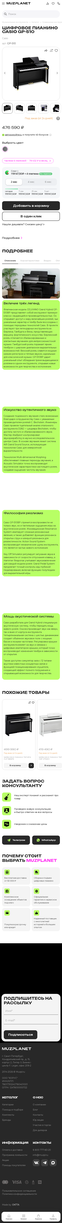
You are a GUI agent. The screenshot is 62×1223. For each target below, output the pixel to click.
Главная (9, 1219)
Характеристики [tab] (29, 260)
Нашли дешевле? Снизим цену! (22, 224)
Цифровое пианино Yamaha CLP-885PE (17, 758)
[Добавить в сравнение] (50, 50)
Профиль (53, 1219)
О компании (39, 1104)
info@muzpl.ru (40, 1155)
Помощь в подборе (12, 1109)
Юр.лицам (38, 1120)
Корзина (38, 1219)
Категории (8, 1104)
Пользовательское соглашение (19, 1190)
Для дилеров (40, 1130)
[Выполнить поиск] (5, 14)
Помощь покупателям (14, 1165)
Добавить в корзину (31, 205)
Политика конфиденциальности (19, 1194)
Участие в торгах (42, 1125)
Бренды (6, 1120)
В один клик (31, 216)
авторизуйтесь (13, 134)
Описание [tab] (10, 260)
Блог (35, 1109)
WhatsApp (49, 840)
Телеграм (18, 840)
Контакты (38, 1114)
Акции (5, 1160)
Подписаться (20, 1034)
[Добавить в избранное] (55, 50)
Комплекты (8, 1114)
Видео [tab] (47, 260)
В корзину (15, 765)
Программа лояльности (14, 1155)
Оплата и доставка (12, 1150)
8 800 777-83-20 (42, 1150)
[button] (58, 3)
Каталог (24, 1219)
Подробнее (11, 237)
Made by (10, 1204)
